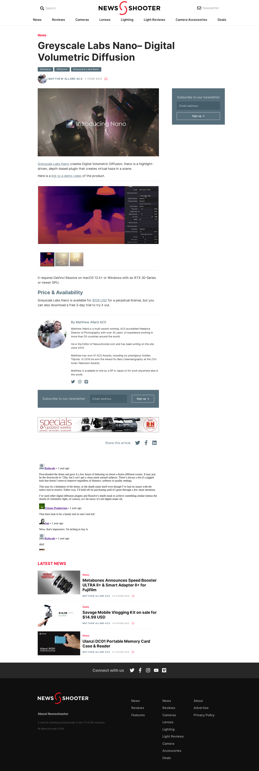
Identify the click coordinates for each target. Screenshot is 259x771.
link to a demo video (66, 176)
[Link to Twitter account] (132, 671)
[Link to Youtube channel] (156, 671)
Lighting (127, 20)
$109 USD (99, 300)
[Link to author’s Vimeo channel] (86, 382)
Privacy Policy (204, 715)
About (198, 701)
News (37, 20)
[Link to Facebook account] (140, 671)
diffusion (62, 69)
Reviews (58, 20)
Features (138, 715)
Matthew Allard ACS (65, 78)
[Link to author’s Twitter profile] (73, 382)
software (45, 69)
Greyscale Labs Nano (86, 69)
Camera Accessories (191, 20)
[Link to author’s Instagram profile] (80, 382)
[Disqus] (98, 506)
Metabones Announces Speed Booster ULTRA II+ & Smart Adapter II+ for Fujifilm (119, 585)
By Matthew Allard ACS (88, 322)
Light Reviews (154, 20)
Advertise (201, 708)
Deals (222, 20)
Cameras (82, 20)
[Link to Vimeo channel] (164, 671)
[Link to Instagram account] (148, 671)
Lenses (104, 20)
